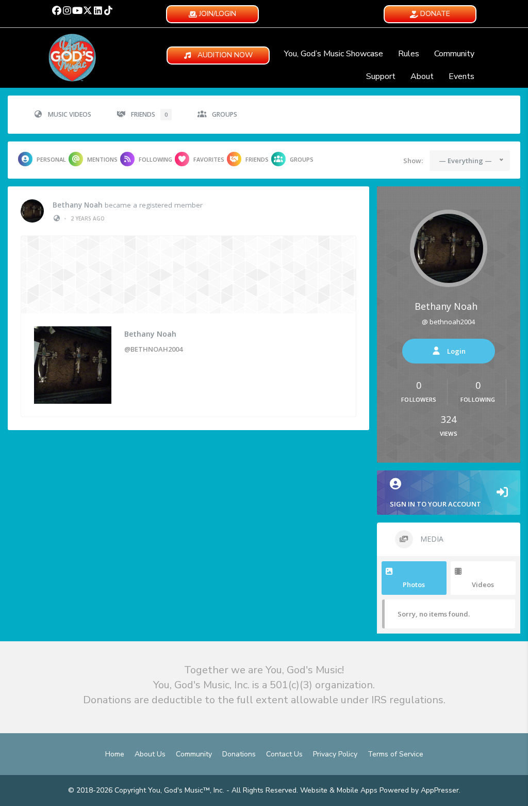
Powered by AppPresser (419, 790)
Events (461, 76)
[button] (57, 10)
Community (454, 53)
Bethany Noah (78, 205)
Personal (51, 159)
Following (155, 159)
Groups (224, 114)
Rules (408, 53)
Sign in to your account (435, 504)
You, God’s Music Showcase (333, 53)
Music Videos (69, 114)
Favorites (208, 159)
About (422, 76)
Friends (149, 114)
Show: (413, 160)
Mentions (102, 159)
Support (380, 76)
